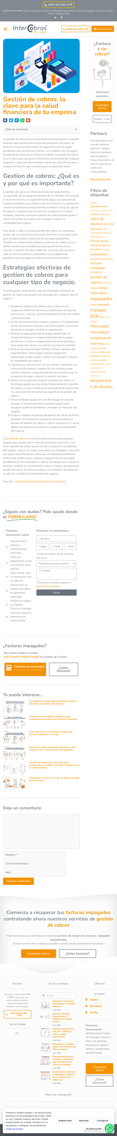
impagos (104, 304)
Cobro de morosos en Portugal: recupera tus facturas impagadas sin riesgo (51, 733)
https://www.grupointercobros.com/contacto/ (40, 481)
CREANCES (95, 236)
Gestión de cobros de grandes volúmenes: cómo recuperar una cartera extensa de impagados (52, 748)
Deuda (94, 241)
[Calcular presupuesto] (9, 668)
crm (103, 236)
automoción (95, 210)
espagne (106, 249)
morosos (97, 343)
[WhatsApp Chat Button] (109, 1128)
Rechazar (84, 1120)
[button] (5, 29)
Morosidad (99, 326)
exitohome (99, 254)
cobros (105, 229)
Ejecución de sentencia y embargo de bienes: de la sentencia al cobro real (64, 1075)
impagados (101, 299)
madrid (93, 321)
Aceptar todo (65, 1120)
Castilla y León (107, 210)
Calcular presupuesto (29, 666)
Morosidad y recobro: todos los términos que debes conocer (64, 1046)
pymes (102, 348)
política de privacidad (47, 586)
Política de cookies (14, 1128)
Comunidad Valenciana (101, 232)
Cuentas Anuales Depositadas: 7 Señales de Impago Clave (62, 1017)
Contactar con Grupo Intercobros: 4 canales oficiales (64, 1003)
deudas (104, 241)
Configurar (102, 1120)
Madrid (94, 999)
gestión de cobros (16, 438)
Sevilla (94, 1012)
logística (107, 317)
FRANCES (96, 272)
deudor (94, 245)
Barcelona (96, 1006)
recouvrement (95, 368)
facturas (108, 259)
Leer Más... (57, 1010)
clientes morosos (99, 214)
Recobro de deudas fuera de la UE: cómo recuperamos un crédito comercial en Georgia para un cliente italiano (54, 765)
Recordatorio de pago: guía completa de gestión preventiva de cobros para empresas (52, 702)
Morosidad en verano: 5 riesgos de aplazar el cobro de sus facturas (54, 779)
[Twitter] (55, 18)
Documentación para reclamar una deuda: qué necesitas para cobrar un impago (63, 1060)
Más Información (100, 179)
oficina (107, 344)
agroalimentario (99, 206)
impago (93, 304)
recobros (108, 364)
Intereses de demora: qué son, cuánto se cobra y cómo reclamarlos (63, 1032)
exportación (97, 259)
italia (101, 317)
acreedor (93, 203)
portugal (94, 348)
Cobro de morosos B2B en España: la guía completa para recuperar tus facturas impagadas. (53, 718)
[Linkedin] (61, 18)
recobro (94, 352)
